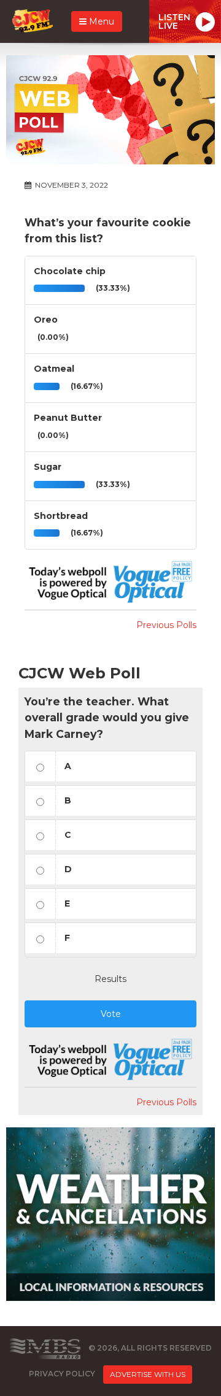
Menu (100, 21)
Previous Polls (166, 625)
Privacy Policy (62, 1373)
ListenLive (174, 21)
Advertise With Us (147, 1374)
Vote (111, 1013)
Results (110, 978)
